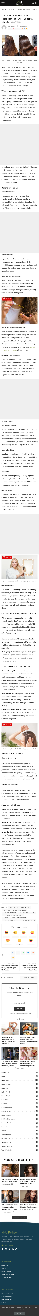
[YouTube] (16, 1249)
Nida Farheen (11, 26)
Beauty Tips (5, 1088)
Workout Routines (7, 1146)
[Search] (36, 3)
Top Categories (7, 1289)
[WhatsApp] (15, 29)
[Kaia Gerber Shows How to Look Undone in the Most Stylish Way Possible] (10, 1053)
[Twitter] (11, 29)
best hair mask (14, 907)
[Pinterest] (13, 29)
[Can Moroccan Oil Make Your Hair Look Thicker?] (10, 1170)
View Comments (29, 978)
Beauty (3, 1077)
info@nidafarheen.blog (10, 1245)
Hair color (5, 1100)
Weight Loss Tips (6, 1142)
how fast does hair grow (27, 913)
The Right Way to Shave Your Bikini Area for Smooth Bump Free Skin (27, 1064)
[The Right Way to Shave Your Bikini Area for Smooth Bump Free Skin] (29, 1053)
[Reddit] (22, 29)
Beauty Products (6, 1084)
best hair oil (26, 907)
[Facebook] (9, 29)
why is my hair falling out (26, 920)
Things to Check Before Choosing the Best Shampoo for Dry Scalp (10, 1207)
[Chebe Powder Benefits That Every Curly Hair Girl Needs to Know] (29, 1170)
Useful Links (6, 1261)
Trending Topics (6, 1135)
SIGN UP (19, 1009)
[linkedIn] (28, 953)
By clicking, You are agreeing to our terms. (20, 1013)
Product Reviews (6, 1127)
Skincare (4, 1131)
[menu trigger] (4, 3)
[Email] (27, 29)
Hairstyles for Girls (7, 1107)
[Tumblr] (20, 29)
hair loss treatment (10, 913)
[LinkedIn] (18, 29)
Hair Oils (4, 13)
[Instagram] (9, 1249)
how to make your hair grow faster (15, 918)
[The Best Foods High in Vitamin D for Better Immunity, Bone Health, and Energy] (29, 1028)
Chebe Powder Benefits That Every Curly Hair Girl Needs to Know (28, 1182)
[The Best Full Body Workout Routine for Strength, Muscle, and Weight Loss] (10, 1028)
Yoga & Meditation (7, 1150)
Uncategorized (6, 1138)
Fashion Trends (6, 1092)
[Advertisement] (19, 144)
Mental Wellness (6, 1115)
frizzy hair (7, 910)
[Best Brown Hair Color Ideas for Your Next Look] (29, 1196)
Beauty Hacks (5, 1080)
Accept (19, 1314)
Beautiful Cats (5, 1073)
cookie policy (21, 1310)
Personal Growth (6, 1123)
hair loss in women (20, 910)
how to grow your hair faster (13, 915)
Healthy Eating (6, 1111)
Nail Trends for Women (8, 1119)
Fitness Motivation (7, 1096)
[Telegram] (24, 29)
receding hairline (9, 920)
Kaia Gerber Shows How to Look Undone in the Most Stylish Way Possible (10, 1064)
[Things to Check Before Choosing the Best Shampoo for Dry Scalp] (10, 1196)
